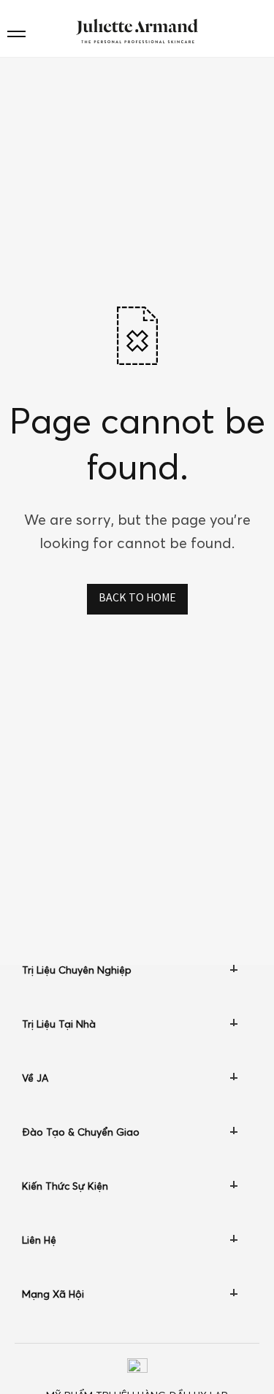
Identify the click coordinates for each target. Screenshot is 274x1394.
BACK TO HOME (137, 598)
